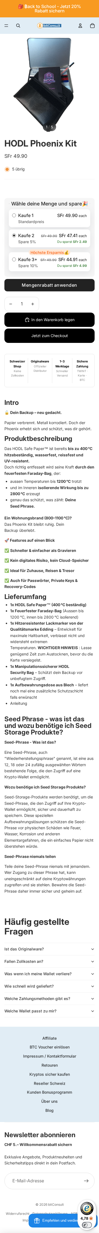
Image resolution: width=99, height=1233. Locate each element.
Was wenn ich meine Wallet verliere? (38, 973)
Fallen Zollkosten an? (23, 961)
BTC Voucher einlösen (50, 1047)
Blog (49, 1110)
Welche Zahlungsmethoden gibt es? (37, 998)
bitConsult (56, 1204)
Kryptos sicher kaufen (49, 1074)
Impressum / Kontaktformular (49, 1056)
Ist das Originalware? (24, 949)
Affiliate (49, 1038)
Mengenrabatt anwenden (49, 285)
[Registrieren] (86, 1181)
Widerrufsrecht (17, 1214)
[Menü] (6, 25)
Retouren (50, 1065)
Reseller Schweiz (49, 1083)
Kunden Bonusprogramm (49, 1092)
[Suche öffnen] (18, 26)
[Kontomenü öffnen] (80, 26)
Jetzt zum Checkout (49, 335)
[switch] (87, 1225)
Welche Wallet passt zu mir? (30, 1011)
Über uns (49, 1101)
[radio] (49, 218)
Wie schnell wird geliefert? (29, 986)
